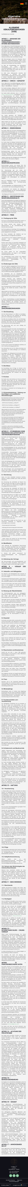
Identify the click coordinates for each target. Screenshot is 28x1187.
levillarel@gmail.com (13, 1024)
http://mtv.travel (17, 915)
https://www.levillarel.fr (8, 94)
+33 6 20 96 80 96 (15, 1171)
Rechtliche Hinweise (10, 1180)
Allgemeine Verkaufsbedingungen (15, 1180)
